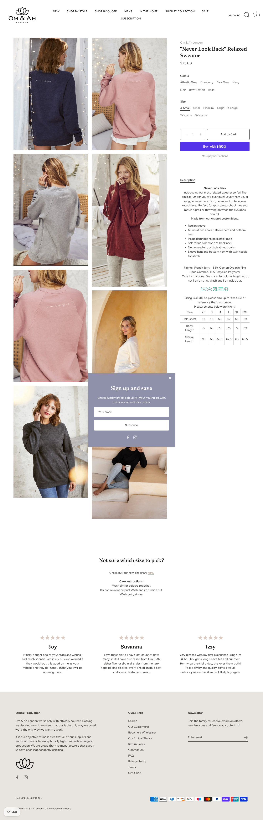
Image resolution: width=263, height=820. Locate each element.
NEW (56, 11)
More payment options (215, 155)
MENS (128, 11)
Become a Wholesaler (142, 732)
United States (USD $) (27, 798)
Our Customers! (138, 726)
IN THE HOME (149, 11)
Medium (208, 108)
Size (183, 101)
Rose (211, 90)
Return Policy (136, 744)
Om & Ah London (191, 42)
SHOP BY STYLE (77, 11)
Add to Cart (228, 134)
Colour (184, 76)
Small (196, 108)
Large (220, 108)
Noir (183, 90)
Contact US (136, 750)
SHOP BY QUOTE (106, 11)
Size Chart (135, 773)
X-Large (232, 108)
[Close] (170, 378)
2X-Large (186, 115)
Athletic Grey (188, 82)
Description (187, 180)
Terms (132, 767)
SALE (205, 11)
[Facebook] (128, 437)
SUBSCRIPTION (131, 18)
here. (151, 572)
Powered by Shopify (60, 808)
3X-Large (201, 115)
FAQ (131, 755)
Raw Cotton (197, 90)
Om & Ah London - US (36, 808)
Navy (235, 82)
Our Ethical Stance (140, 738)
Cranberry (206, 82)
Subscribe (131, 425)
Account (234, 15)
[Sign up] (246, 737)
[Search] (246, 15)
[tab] (189, 180)
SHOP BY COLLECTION (180, 11)
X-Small (185, 108)
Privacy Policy (137, 761)
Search (132, 721)
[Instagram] (135, 437)
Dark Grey (222, 82)
